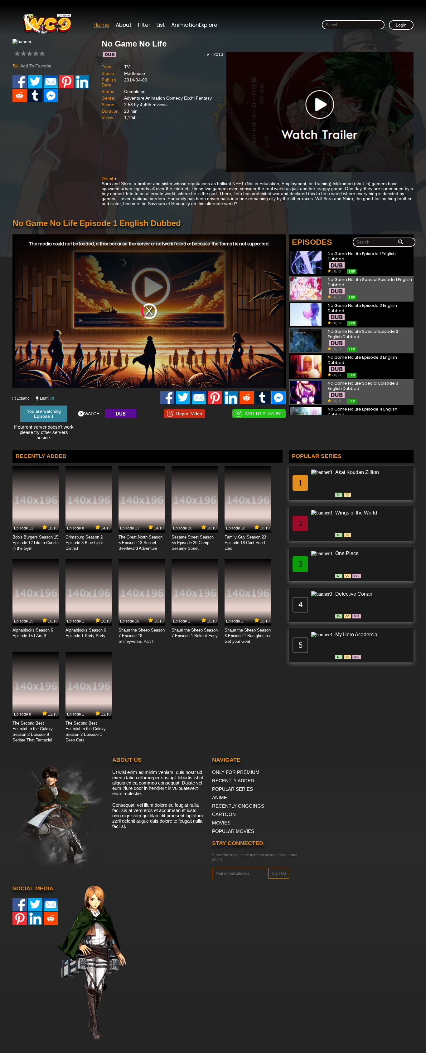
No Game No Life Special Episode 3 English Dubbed (363, 386)
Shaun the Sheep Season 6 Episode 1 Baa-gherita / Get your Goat (248, 636)
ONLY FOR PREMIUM (235, 772)
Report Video (189, 413)
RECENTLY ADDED (233, 780)
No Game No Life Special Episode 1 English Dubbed (370, 282)
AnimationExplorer (195, 25)
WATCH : (93, 413)
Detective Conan (353, 594)
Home (101, 25)
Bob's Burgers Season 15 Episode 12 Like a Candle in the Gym (35, 543)
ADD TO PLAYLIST (264, 413)
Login (401, 24)
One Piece (347, 553)
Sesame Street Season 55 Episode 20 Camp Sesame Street (193, 543)
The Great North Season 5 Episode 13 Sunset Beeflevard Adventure (140, 543)
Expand (23, 398)
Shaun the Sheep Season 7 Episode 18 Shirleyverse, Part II (142, 636)
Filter (144, 25)
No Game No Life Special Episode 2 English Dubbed (363, 334)
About (124, 25)
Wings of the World (356, 512)
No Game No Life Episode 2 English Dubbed (362, 308)
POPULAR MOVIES (233, 831)
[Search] (400, 242)
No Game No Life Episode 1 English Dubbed (362, 256)
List (161, 25)
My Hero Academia (356, 634)
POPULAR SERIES (232, 789)
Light (47, 398)
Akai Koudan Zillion (357, 472)
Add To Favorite (35, 65)
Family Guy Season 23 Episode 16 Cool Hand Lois (245, 543)
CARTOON (224, 814)
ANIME (219, 797)
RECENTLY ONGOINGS (238, 806)
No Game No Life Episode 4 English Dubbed (362, 412)
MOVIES (221, 822)
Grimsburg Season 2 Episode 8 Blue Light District (84, 543)
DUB (121, 414)
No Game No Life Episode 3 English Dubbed (362, 360)
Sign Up (279, 873)
